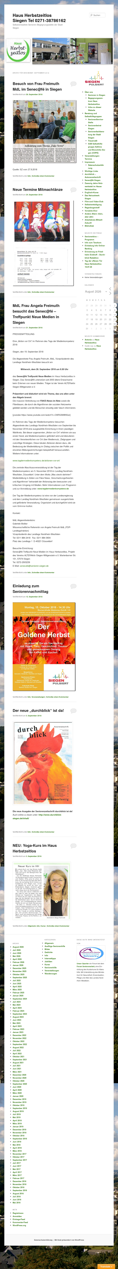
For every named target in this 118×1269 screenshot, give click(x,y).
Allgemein (32, 926)
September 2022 (20, 1044)
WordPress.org (19, 1225)
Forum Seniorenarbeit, (86, 966)
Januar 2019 (18, 1126)
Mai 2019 (16, 1117)
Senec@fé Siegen (92, 180)
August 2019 (18, 1111)
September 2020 (20, 1083)
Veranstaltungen (38, 697)
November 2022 (19, 1038)
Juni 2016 (17, 1199)
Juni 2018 (17, 1141)
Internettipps (50, 958)
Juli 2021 (17, 1065)
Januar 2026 (18, 965)
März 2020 (17, 1093)
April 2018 (17, 1147)
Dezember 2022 (19, 1035)
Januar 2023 (18, 1032)
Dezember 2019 (19, 1099)
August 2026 (18, 946)
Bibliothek (89, 225)
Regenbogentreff (92, 207)
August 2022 (18, 1047)
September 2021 (20, 1059)
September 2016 (20, 1190)
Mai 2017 (16, 1169)
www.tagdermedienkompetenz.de (53, 488)
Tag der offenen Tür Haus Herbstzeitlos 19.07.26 (93, 263)
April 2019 (17, 1120)
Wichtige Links (91, 171)
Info (29, 176)
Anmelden (17, 1216)
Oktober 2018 (18, 1135)
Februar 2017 (18, 1178)
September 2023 (20, 1013)
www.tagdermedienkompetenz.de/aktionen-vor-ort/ (36, 460)
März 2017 (17, 1175)
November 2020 (19, 1077)
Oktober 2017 (18, 1156)
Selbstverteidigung (93, 204)
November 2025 (19, 971)
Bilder (47, 949)
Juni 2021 (17, 1068)
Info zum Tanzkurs (93, 242)
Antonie (88, 339)
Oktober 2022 (18, 1041)
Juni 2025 (17, 983)
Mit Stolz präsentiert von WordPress (69, 1240)
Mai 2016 (16, 1202)
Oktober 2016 (18, 1187)
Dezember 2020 (19, 1074)
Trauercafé (92, 140)
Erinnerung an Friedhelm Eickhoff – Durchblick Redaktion (95, 254)
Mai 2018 (16, 1144)
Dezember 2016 (19, 1181)
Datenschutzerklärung (43, 1240)
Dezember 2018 (19, 1129)
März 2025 (17, 989)
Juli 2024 (17, 1001)
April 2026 (17, 959)
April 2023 (17, 1026)
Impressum (90, 162)
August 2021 (18, 1062)
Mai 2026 (16, 956)
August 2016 (18, 1193)
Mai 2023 (16, 1023)
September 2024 (20, 998)
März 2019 (17, 1123)
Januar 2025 (18, 995)
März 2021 (17, 1071)
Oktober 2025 (18, 974)
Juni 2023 (17, 1020)
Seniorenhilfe (51, 967)
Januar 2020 (18, 1096)
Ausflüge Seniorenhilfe (55, 946)
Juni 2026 (17, 953)
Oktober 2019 (18, 1105)
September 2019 (20, 1108)
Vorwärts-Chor (91, 210)
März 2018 (17, 1150)
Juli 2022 (17, 1050)
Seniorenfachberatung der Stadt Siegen (96, 134)
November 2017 (19, 1153)
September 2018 (20, 1138)
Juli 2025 (17, 980)
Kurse (43, 926)
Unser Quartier (83, 963)
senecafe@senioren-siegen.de (34, 565)
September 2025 (20, 977)
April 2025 (17, 986)
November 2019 (19, 1102)
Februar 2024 (18, 1010)
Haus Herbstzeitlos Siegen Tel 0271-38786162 (39, 17)
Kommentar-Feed (20, 1222)
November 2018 (19, 1132)
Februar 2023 (18, 1029)
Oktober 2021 (18, 1056)
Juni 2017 (17, 1166)
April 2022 (17, 1053)
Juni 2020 (17, 1086)
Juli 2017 (17, 1163)
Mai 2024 (16, 1004)
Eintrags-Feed (19, 1219)
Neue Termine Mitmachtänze (38, 189)
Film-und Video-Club (94, 201)
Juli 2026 (17, 950)
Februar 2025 (18, 992)
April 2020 (17, 1090)
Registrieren (18, 1213)
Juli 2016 (17, 1196)
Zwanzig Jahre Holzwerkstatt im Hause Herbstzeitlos (94, 186)
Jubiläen (48, 961)
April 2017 (17, 1172)
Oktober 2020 (18, 1080)
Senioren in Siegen (96, 95)
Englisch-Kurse (91, 192)
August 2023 (18, 1016)
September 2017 (20, 1160)
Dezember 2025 (19, 968)
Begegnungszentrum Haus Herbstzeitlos (95, 101)
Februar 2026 (18, 962)
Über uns (89, 92)
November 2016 (19, 1184)
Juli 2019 (17, 1114)
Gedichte (49, 952)
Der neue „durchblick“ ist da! (38, 710)
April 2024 (17, 1007)
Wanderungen (51, 973)
